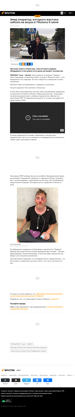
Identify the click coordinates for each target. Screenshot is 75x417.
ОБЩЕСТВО (53, 375)
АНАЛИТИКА (13, 375)
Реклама (31, 391)
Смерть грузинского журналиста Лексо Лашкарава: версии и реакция (28, 351)
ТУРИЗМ (69, 375)
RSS (63, 391)
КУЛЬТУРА (61, 375)
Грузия (23, 344)
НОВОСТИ (30, 344)
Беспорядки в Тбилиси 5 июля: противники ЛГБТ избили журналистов (29, 347)
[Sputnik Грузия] (9, 14)
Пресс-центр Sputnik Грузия (52, 391)
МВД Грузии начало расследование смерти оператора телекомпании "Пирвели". (36, 295)
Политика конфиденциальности (22, 393)
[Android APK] (6, 401)
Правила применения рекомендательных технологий (17, 396)
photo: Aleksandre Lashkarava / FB (19, 60)
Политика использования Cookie (42, 393)
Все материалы (23, 375)
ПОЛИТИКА (34, 375)
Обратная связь (38, 396)
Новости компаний (6, 393)
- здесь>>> (54, 299)
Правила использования (21, 391)
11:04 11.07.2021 (14, 26)
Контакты (10, 391)
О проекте (4, 391)
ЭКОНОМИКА (43, 375)
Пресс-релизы (39, 391)
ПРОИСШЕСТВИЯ (15, 344)
